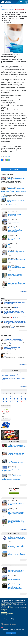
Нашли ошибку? (4, 612)
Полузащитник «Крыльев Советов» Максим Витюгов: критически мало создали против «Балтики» (16, 538)
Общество (8, 6)
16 (25, 398)
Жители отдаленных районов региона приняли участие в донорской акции (15, 214)
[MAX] (5, 160)
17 (3, 399)
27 (14, 401)
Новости (2, 6)
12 (10, 398)
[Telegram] (9, 160)
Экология (10, 204)
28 (17, 401)
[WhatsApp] (7, 160)
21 (17, 399)
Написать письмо (4, 609)
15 (21, 398)
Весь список (23, 386)
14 (17, 398)
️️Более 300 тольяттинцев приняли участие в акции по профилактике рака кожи (16, 238)
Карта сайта (3, 610)
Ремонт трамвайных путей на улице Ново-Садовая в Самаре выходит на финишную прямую (13, 469)
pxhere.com (8, 156)
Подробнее (21, 633)
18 (6, 399)
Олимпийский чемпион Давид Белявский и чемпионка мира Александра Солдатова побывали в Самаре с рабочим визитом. (14, 374)
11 (6, 398)
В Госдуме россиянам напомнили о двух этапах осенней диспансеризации (16, 253)
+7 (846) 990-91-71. (9, 607)
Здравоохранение (15, 6)
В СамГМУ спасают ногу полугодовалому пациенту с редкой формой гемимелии (16, 267)
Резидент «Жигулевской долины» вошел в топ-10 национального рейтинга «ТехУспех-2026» (16, 578)
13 (14, 398)
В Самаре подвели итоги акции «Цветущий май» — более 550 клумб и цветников (14, 446)
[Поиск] (26, 2)
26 (10, 401)
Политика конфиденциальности (7, 613)
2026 (16, 391)
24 (3, 401)
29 (21, 401)
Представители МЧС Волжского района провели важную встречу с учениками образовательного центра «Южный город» (15, 322)
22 (21, 399)
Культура (11, 9)
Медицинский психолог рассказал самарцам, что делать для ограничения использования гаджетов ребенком (14, 190)
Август (12, 391)
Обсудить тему (14, 169)
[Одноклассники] (3, 160)
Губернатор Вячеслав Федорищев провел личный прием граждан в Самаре (13, 454)
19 (10, 399)
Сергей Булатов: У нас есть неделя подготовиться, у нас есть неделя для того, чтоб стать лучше (16, 546)
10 (3, 398)
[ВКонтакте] (2, 160)
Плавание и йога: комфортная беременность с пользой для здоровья (15, 275)
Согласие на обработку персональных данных (9, 614)
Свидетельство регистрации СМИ (7, 604)
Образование (4, 9)
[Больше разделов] (21, 2)
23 (25, 399)
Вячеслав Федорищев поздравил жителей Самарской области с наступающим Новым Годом (14, 312)
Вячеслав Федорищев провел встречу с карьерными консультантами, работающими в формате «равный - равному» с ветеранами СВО (13, 512)
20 (14, 399)
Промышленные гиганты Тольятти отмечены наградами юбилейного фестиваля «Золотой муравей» (16, 570)
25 (6, 401)
